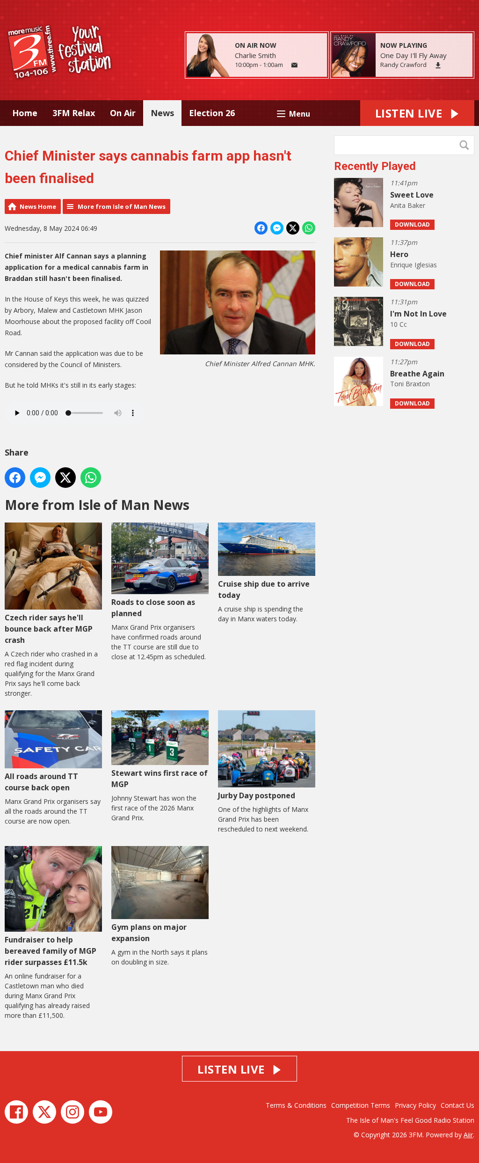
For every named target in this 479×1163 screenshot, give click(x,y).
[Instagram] (72, 1112)
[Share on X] (292, 228)
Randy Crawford (403, 64)
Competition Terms (360, 1105)
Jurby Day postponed (256, 795)
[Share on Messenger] (276, 228)
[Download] (438, 65)
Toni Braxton (410, 383)
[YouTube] (100, 1112)
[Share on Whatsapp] (308, 228)
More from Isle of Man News (122, 206)
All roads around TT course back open (41, 782)
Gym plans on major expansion (149, 932)
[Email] (294, 65)
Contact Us (457, 1105)
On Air (123, 112)
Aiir (468, 1134)
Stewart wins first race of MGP (159, 778)
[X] (44, 1112)
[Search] (466, 145)
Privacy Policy (415, 1105)
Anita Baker (407, 205)
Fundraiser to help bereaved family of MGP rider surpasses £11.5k (50, 951)
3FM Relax (73, 112)
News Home (38, 206)
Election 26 (212, 112)
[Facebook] (16, 1112)
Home (24, 112)
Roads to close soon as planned (153, 607)
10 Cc (398, 324)
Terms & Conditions (296, 1105)
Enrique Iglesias (413, 264)
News (162, 112)
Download (412, 224)
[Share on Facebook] (261, 228)
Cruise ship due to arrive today (264, 589)
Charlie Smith (255, 55)
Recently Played (375, 166)
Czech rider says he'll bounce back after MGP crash (49, 628)
